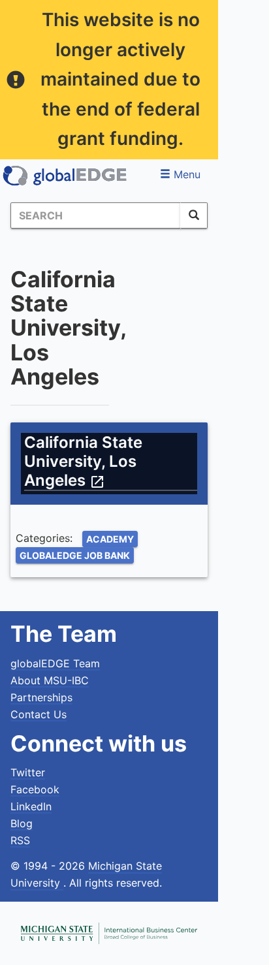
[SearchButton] (194, 215)
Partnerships (41, 697)
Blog (21, 823)
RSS (20, 840)
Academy (110, 539)
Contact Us (38, 714)
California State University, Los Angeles (83, 461)
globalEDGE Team (55, 663)
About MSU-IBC (49, 680)
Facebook (34, 789)
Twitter (27, 772)
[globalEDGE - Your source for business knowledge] (65, 175)
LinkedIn (31, 806)
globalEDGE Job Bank (75, 555)
